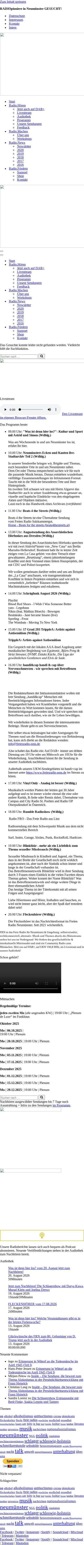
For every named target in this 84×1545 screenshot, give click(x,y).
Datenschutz (17, 16)
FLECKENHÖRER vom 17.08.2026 (32, 1304)
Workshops (24, 138)
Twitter (19, 1532)
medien (3, 1429)
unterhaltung (64, 1451)
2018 (20, 157)
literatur (79, 1423)
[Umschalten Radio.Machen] (71, 290)
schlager (31, 1440)
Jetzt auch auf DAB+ (30, 109)
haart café (20, 1423)
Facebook (6, 1532)
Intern (13, 27)
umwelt (29, 1451)
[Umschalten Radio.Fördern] (71, 327)
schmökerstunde (12, 1446)
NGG (32, 1436)
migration (13, 1429)
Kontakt (14, 23)
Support (22, 172)
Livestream (24, 112)
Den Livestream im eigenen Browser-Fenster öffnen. (41, 415)
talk (19, 1451)
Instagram (32, 1532)
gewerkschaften (7, 1424)
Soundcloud (60, 1532)
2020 (20, 150)
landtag (69, 1424)
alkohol (8, 1416)
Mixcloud (77, 1532)
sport (3, 1451)
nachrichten (39, 1429)
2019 (20, 153)
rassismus (54, 1436)
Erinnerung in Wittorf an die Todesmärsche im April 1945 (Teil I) (40, 1370)
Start (12, 101)
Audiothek (24, 116)
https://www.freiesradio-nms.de (46, 772)
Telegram (7, 1535)
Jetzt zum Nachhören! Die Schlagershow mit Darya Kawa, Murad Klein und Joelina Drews (46, 1287)
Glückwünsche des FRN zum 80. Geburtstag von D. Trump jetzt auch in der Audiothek (42, 1338)
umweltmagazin (43, 1452)
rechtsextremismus (12, 1441)
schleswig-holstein (55, 1441)
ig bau (36, 1423)
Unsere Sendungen (29, 124)
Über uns (23, 135)
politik (42, 1435)
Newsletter (24, 146)
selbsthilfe (32, 1445)
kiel (42, 1424)
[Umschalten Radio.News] (71, 301)
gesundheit (66, 1420)
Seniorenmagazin (51, 1445)
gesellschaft (54, 1420)
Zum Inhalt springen (13, 1)
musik (25, 1429)
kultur (56, 1423)
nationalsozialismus (61, 1429)
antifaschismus (43, 1416)
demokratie (68, 1416)
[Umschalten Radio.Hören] (71, 264)
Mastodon (22, 1535)
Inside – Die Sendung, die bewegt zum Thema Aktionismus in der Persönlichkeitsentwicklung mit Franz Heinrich (45, 1379)
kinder (48, 1424)
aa (1, 1416)
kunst (63, 1424)
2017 (20, 161)
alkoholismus (23, 1416)
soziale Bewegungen (72, 1446)
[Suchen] (42, 356)
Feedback (23, 127)
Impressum (16, 19)
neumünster (14, 1435)
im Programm (61, 1105)
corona (57, 1416)
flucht (19, 1420)
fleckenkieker (7, 1420)
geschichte (43, 1420)
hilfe (29, 1423)
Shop (20, 176)
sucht (10, 1452)
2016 (20, 164)
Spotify (46, 1532)
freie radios (30, 1420)
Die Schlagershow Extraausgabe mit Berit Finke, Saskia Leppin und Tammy (43, 1400)
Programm (24, 120)
